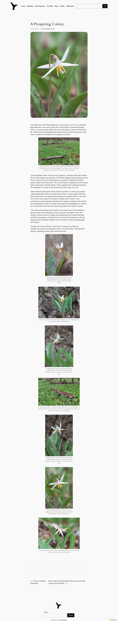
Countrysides (46, 29)
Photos (53, 29)
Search (46, 612)
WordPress (63, 620)
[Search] (104, 6)
